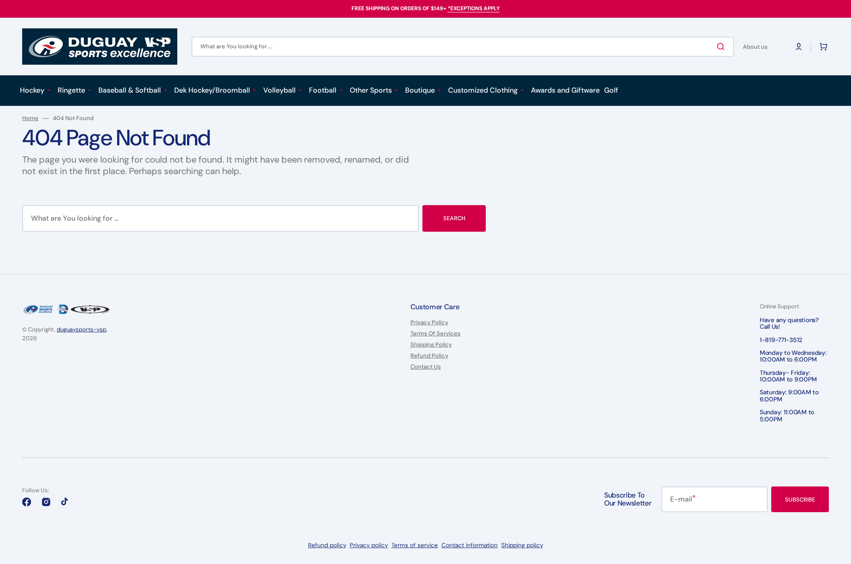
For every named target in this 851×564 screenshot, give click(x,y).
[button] (798, 46)
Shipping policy (522, 545)
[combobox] (462, 47)
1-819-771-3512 (781, 340)
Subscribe (800, 499)
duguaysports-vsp (81, 329)
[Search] (722, 46)
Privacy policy (369, 545)
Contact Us (425, 366)
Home (30, 118)
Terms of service (414, 545)
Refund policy (327, 545)
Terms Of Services (435, 333)
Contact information (469, 545)
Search (454, 218)
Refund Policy (429, 355)
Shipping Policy (431, 344)
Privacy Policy (429, 322)
